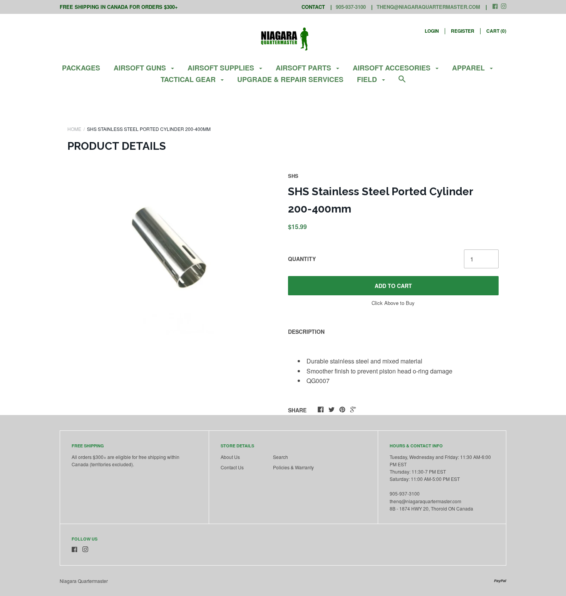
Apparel (469, 68)
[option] (172, 257)
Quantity (302, 259)
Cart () (496, 30)
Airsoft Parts (304, 68)
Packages (81, 68)
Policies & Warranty (293, 467)
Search (280, 457)
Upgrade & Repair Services (290, 79)
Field (368, 79)
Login (432, 30)
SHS (293, 175)
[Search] (402, 82)
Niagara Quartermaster (84, 581)
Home (74, 129)
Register (462, 30)
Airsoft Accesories (392, 68)
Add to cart (393, 286)
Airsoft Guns (141, 68)
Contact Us (232, 467)
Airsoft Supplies (222, 68)
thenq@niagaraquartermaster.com (428, 6)
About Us (230, 457)
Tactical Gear (189, 79)
